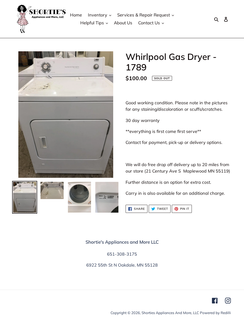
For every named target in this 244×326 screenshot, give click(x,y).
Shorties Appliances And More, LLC (170, 312)
